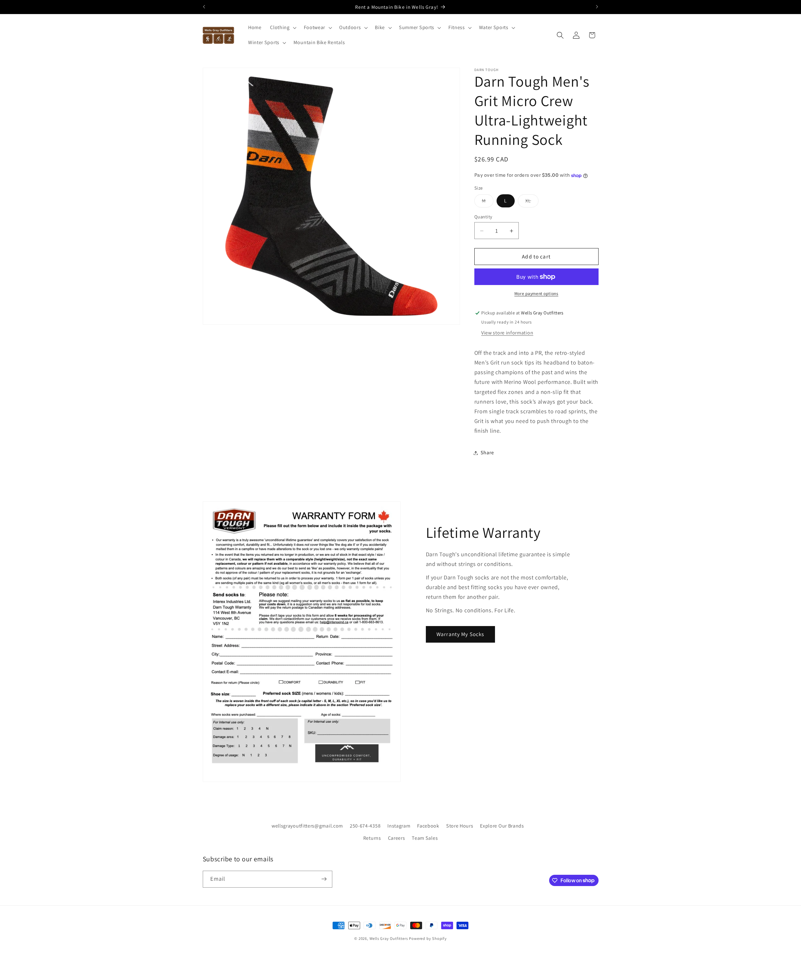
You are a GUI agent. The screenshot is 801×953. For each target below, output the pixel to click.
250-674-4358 (365, 825)
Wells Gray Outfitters (389, 938)
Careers (396, 837)
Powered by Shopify (428, 938)
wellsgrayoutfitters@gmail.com (307, 825)
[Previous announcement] (204, 7)
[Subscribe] (324, 878)
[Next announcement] (597, 7)
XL (531, 202)
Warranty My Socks (460, 634)
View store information (507, 333)
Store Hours (459, 825)
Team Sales (425, 837)
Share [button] (487, 453)
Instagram (398, 825)
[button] (282, 27)
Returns (372, 837)
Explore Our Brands (502, 825)
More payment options (536, 294)
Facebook (428, 825)
